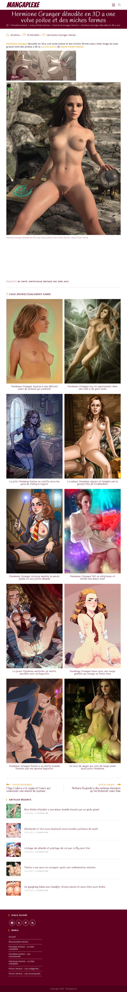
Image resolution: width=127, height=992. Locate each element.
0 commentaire (41, 813)
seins (60, 281)
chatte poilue (35, 281)
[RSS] (32, 923)
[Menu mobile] (114, 4)
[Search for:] (118, 4)
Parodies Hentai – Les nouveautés (20, 955)
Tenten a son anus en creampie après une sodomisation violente (60, 867)
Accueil (12, 936)
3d (19, 281)
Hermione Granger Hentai (61, 35)
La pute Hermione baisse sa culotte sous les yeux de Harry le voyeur (34, 482)
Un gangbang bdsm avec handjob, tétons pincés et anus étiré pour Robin (64, 887)
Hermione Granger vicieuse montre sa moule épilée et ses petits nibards (34, 577)
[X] (19, 923)
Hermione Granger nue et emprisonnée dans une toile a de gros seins (93, 387)
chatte (24, 281)
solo (66, 281)
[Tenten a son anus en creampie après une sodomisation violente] (13, 869)
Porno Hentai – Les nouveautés (24, 973)
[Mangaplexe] (7, 25)
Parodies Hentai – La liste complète (21, 947)
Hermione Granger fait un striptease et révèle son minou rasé (92, 577)
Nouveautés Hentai (18, 941)
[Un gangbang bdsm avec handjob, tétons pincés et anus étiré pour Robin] (13, 888)
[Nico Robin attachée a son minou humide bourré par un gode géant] (13, 811)
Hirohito (15, 35)
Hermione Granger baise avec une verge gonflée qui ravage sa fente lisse (92, 672)
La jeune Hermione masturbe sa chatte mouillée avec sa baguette (34, 672)
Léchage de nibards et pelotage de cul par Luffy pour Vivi (57, 848)
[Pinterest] (26, 923)
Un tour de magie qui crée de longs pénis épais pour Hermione (92, 767)
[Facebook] (12, 923)
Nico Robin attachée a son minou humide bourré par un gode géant (61, 809)
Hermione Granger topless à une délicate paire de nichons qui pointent (34, 387)
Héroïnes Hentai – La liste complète (22, 962)
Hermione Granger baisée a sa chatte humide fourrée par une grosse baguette (34, 767)
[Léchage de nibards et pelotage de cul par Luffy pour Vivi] (13, 849)
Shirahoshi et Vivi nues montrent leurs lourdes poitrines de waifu (61, 829)
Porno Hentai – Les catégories (24, 968)
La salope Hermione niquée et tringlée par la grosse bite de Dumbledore (92, 482)
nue (55, 281)
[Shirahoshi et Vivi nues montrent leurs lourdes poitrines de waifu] (13, 830)
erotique (47, 281)
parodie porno (49, 46)
